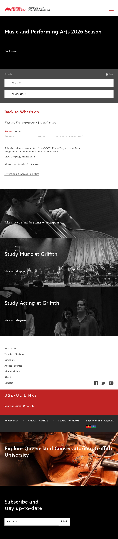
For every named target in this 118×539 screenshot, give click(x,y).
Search (8, 74)
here (32, 157)
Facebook (23, 165)
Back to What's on (21, 112)
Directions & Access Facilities (21, 174)
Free (111, 74)
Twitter (35, 165)
